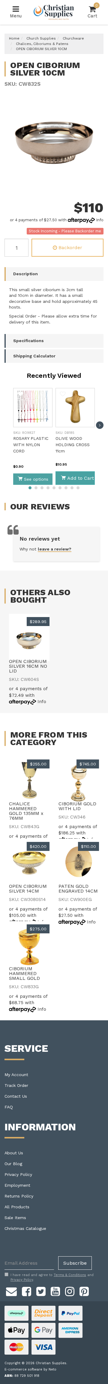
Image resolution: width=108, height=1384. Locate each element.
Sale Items (15, 1217)
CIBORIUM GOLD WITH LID (77, 806)
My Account (16, 1074)
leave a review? (54, 549)
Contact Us (15, 1096)
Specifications (28, 340)
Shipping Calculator (34, 355)
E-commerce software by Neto (30, 1369)
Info (100, 220)
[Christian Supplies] (54, 12)
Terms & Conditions (70, 1275)
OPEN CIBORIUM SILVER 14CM (28, 888)
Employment (17, 1185)
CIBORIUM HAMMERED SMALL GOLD (24, 973)
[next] (100, 425)
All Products (16, 1206)
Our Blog (13, 1163)
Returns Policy (18, 1196)
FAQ (8, 1107)
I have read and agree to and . (52, 1277)
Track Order (16, 1085)
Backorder (70, 247)
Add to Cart (80, 478)
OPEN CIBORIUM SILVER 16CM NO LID (28, 666)
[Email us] (11, 1290)
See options (36, 479)
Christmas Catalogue (25, 1228)
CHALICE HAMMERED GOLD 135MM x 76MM (26, 811)
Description (25, 273)
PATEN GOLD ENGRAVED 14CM (78, 888)
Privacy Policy (18, 1174)
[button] (20, 395)
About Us (13, 1152)
